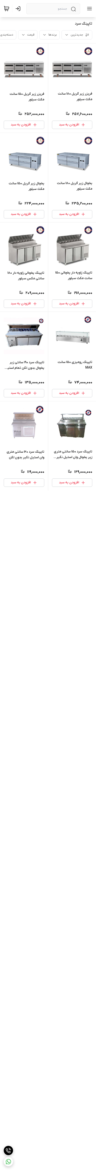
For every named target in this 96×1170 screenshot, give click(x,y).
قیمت (30, 35)
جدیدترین (77, 35)
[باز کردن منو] (88, 8)
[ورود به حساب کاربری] (19, 8)
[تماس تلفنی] (8, 1150)
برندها (52, 35)
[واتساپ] (8, 1161)
